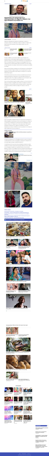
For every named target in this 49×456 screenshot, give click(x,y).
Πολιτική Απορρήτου (24, 453)
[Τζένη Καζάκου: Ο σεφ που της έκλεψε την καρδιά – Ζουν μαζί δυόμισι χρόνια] (18, 399)
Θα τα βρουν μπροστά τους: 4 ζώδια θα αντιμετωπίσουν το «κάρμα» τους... (27, 421)
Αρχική (20, 453)
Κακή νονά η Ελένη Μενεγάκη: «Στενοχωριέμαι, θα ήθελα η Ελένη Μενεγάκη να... (18, 393)
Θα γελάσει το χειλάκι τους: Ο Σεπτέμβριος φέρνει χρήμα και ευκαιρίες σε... (27, 393)
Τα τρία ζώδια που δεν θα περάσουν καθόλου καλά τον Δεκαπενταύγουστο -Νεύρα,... (8, 421)
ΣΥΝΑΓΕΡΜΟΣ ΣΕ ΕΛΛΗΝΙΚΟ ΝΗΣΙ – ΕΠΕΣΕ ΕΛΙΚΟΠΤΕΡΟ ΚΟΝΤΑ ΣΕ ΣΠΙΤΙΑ (14, 217)
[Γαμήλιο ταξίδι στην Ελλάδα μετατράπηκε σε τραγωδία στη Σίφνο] (8, 135)
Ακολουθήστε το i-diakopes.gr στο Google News (15, 219)
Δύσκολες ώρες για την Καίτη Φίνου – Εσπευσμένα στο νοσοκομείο (13, 211)
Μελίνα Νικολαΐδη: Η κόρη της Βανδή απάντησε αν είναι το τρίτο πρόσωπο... (18, 412)
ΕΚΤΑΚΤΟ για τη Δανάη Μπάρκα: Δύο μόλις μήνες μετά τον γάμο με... (18, 421)
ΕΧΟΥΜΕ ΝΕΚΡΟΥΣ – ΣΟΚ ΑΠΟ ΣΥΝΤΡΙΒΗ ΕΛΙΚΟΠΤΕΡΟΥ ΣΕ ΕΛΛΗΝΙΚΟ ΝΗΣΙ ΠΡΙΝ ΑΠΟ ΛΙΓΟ (16, 212)
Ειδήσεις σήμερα (7, 209)
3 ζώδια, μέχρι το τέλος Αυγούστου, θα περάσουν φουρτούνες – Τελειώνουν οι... (8, 412)
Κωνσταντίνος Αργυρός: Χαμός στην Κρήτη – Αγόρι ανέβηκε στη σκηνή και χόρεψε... (27, 402)
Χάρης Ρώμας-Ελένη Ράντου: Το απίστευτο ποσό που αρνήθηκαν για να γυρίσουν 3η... (8, 402)
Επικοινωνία (28, 453)
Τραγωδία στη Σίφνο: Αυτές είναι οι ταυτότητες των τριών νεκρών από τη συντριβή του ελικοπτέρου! (16, 214)
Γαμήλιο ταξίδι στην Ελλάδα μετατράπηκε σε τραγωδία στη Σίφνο (22, 132)
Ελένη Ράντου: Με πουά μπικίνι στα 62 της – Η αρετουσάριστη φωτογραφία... (8, 393)
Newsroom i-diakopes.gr (8, 39)
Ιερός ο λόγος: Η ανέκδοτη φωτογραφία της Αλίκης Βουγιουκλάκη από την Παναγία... (27, 412)
